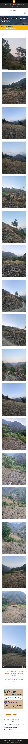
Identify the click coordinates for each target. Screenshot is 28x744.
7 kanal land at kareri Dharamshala (11, 727)
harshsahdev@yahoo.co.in (19, 4)
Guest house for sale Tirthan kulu (11, 721)
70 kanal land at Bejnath (9, 730)
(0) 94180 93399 (8, 4)
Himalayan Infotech (17, 742)
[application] (14, 646)
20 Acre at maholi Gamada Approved (12, 724)
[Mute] (22, 667)
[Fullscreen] (24, 667)
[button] (14, 646)
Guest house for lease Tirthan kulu (11, 719)
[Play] (3, 667)
